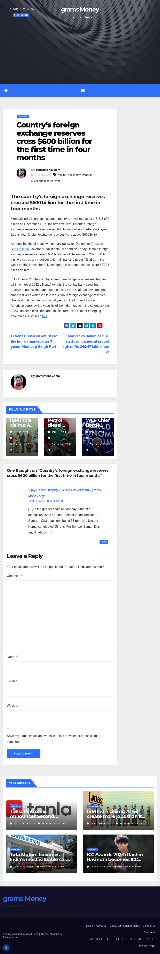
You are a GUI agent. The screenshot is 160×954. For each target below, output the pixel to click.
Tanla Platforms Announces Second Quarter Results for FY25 (38, 816)
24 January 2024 (101, 866)
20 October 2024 (24, 823)
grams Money (80, 9)
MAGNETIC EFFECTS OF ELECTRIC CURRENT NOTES (123, 939)
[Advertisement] (80, 49)
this (44, 316)
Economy (23, 116)
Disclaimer (150, 932)
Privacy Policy (147, 945)
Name (12, 656)
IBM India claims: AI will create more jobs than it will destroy (114, 816)
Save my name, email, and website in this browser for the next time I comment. (53, 738)
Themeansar (10, 937)
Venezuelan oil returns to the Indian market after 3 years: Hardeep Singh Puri (34, 341)
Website (12, 705)
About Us (101, 925)
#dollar (62, 174)
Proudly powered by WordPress (21, 934)
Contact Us (149, 925)
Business (16, 806)
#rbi (57, 180)
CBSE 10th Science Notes (125, 925)
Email (12, 681)
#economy (74, 174)
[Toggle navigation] (83, 90)
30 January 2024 (24, 866)
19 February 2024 (102, 823)
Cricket (92, 849)
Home (89, 925)
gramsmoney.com (48, 170)
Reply (104, 542)
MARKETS (15, 849)
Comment (14, 575)
